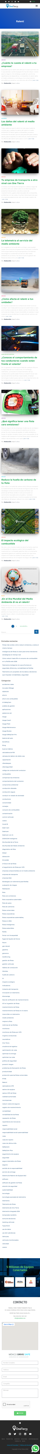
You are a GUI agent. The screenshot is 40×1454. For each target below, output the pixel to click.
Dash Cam (5, 828)
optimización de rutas (9, 1050)
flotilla (4, 932)
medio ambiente (8, 1018)
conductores (6, 799)
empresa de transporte (10, 874)
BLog (3, 595)
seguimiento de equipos (10, 1154)
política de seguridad (9, 1061)
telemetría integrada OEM (11, 1211)
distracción (6, 856)
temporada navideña (9, 1215)
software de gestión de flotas (12, 1183)
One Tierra (5, 1043)
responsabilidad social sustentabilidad (15, 1132)
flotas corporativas (8, 914)
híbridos (5, 971)
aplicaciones (6, 709)
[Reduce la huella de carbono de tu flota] (20, 460)
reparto (4, 1125)
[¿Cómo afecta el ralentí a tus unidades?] (20, 279)
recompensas (6, 1100)
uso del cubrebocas (8, 1233)
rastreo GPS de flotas (9, 1093)
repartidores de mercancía (11, 1122)
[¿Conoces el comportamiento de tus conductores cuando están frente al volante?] (20, 338)
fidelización (6, 889)
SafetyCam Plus (7, 1150)
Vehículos (5, 1236)
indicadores (6, 985)
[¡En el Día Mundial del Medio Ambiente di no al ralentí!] (20, 579)
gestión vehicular (8, 964)
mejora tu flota (7, 1021)
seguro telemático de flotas (11, 1161)
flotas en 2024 (7, 921)
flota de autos (6, 903)
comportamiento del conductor (13, 781)
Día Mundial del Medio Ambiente (13, 846)
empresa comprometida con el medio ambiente (18, 871)
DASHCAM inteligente (9, 838)
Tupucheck (6, 1226)
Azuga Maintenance (9, 727)
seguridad (5, 1158)
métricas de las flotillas (10, 1025)
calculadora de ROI (8, 752)
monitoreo (5, 1028)
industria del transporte (10, 989)
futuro (4, 942)
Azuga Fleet (6, 724)
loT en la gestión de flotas (10, 1003)
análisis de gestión (7, 354)
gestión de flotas (8, 960)
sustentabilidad (7, 1190)
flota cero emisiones (9, 896)
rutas (4, 1136)
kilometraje (6, 996)
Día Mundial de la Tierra (10, 842)
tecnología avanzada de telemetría (14, 1197)
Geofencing (6, 957)
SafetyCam (5, 1147)
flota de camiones (8, 907)
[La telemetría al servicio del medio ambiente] (20, 221)
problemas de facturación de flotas (14, 1068)
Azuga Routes (6, 731)
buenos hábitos (7, 749)
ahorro (4, 118)
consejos (5, 806)
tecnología (5, 1193)
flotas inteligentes (8, 924)
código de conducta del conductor (14, 770)
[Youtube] (18, 1)
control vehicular (8, 817)
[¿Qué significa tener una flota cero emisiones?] (20, 402)
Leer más (35, 80)
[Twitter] (9, 1)
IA (3, 978)
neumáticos (6, 1039)
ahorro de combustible (10, 699)
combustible (6, 774)
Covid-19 (5, 824)
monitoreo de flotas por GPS (11, 1032)
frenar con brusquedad (10, 935)
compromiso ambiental (10, 785)
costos (4, 821)
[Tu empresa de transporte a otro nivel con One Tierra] (20, 160)
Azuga (3, 60)
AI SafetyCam (6, 702)
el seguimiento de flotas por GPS (13, 867)
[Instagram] (12, 1)
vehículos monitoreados (10, 1240)
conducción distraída (9, 788)
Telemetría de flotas (9, 1204)
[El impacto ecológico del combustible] (20, 521)
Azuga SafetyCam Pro (9, 734)
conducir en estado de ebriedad (13, 795)
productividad (7, 1071)
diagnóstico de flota (9, 849)
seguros (5, 1165)
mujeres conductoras (9, 1036)
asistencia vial (7, 713)
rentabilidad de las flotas (10, 1114)
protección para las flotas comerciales (15, 1075)
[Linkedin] (15, 1)
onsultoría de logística (9, 1046)
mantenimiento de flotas (10, 1007)
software (5, 1179)
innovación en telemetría (10, 993)
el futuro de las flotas (9, 864)
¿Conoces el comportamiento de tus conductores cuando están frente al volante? (19, 360)
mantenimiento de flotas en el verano (15, 1010)
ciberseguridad (7, 767)
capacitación (6, 760)
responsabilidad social (9, 1129)
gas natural (6, 946)
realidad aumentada (9, 1096)
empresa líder (7, 878)
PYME (4, 1079)
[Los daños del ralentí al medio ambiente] (20, 102)
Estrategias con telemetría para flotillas (15, 881)
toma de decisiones (9, 1218)
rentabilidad (6, 1111)
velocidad (5, 1244)
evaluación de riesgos (9, 885)
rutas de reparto (7, 1140)
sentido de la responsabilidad (12, 1168)
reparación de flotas (9, 1118)
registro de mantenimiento (11, 1107)
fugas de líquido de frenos (11, 939)
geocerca (5, 953)
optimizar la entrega (9, 1053)
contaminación (7, 813)
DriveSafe (5, 860)
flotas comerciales (8, 910)
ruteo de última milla (9, 1143)
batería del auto (7, 738)
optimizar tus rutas (8, 1057)
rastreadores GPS (8, 1086)
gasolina (5, 950)
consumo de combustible (11, 810)
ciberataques (6, 763)
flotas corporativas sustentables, (13, 917)
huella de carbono (8, 975)
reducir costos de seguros (11, 1104)
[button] (36, 5)
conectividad (6, 803)
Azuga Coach (6, 720)
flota (3, 892)
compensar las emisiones (10, 778)
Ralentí (4, 1082)
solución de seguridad (9, 1186)
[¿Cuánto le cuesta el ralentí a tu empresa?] (20, 43)
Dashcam (5, 831)
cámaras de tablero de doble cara (13, 756)
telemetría (5, 1201)
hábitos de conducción (10, 967)
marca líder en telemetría (11, 1014)
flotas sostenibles (8, 928)
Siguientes (23, 626)
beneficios (5, 742)
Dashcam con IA (7, 835)
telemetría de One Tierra (10, 1208)
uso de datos (6, 1229)
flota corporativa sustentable (11, 899)
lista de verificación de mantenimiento (15, 1000)
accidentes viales (8, 684)
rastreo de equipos (8, 1089)
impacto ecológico (8, 982)
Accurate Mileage (8, 688)
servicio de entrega (8, 1172)
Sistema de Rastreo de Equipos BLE (14, 1175)
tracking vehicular (8, 1222)
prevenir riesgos (7, 1064)
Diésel (4, 853)
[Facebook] (5, 1)
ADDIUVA (5, 691)
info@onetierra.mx (20, 1318)
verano (4, 1247)
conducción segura (8, 792)
